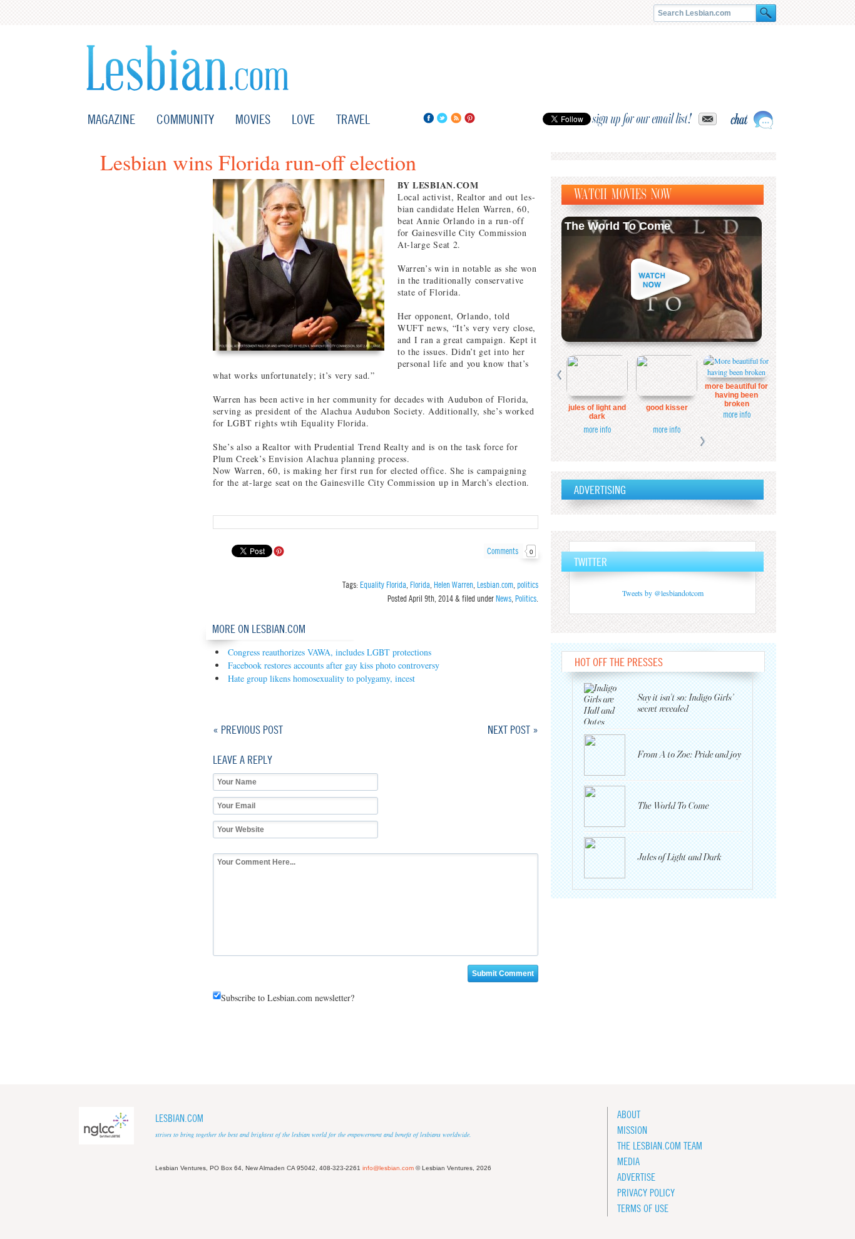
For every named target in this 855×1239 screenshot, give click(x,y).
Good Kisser (667, 407)
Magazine (111, 119)
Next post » (513, 729)
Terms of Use (642, 1209)
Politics (525, 599)
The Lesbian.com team (659, 1146)
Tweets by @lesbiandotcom (663, 593)
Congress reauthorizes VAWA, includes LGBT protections (329, 652)
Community (185, 119)
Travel (353, 119)
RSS (456, 118)
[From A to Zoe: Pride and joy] (611, 755)
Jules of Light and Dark (597, 412)
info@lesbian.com (388, 1167)
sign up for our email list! (642, 118)
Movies (252, 119)
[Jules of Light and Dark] (611, 857)
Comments (510, 551)
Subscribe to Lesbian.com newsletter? (287, 998)
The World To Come (617, 226)
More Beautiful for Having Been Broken (736, 395)
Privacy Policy (646, 1193)
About (628, 1115)
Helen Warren (453, 585)
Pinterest (469, 118)
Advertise (636, 1177)
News (503, 599)
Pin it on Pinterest (279, 551)
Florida (420, 585)
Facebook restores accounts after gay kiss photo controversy (333, 665)
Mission (632, 1130)
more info (597, 429)
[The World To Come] (611, 806)
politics (527, 585)
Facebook (428, 118)
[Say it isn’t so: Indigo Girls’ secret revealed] (611, 703)
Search (766, 13)
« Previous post (248, 729)
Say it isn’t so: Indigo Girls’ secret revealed (686, 703)
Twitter (442, 118)
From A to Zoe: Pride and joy (689, 754)
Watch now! (661, 279)
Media (628, 1162)
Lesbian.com (187, 67)
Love (303, 119)
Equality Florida (383, 585)
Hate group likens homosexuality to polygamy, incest (321, 678)
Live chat (751, 120)
